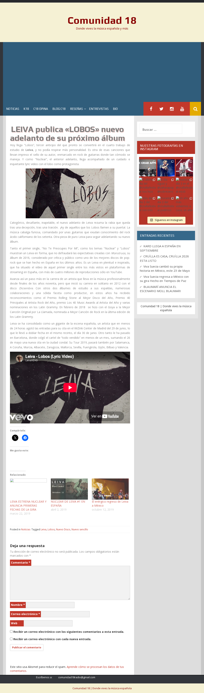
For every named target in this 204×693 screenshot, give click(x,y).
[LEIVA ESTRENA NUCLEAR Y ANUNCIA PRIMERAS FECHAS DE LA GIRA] (28, 489)
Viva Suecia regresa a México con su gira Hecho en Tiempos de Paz (164, 279)
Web (14, 623)
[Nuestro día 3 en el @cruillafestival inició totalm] (184, 186)
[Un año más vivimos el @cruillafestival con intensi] (184, 167)
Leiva (43, 529)
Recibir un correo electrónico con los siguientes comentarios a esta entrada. (68, 632)
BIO (115, 108)
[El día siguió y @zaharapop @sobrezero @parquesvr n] (166, 186)
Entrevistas (99, 108)
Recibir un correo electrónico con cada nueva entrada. (52, 639)
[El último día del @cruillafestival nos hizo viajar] (147, 186)
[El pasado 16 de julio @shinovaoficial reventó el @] (166, 167)
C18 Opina (40, 108)
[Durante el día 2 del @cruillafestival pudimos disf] (166, 204)
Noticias (12, 108)
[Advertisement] (102, 72)
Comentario (20, 562)
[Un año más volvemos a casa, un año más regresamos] (184, 204)
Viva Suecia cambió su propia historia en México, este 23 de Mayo (165, 268)
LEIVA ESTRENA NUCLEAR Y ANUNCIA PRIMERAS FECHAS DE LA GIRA (28, 505)
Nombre (18, 605)
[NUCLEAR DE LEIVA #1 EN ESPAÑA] (69, 489)
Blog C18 (59, 108)
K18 (26, 108)
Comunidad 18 (102, 20)
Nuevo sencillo (80, 529)
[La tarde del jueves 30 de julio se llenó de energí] (147, 167)
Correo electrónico (25, 614)
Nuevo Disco (63, 529)
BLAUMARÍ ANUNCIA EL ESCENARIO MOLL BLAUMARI (160, 289)
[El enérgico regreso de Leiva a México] (110, 489)
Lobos (51, 529)
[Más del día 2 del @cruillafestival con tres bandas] (147, 204)
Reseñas (76, 108)
